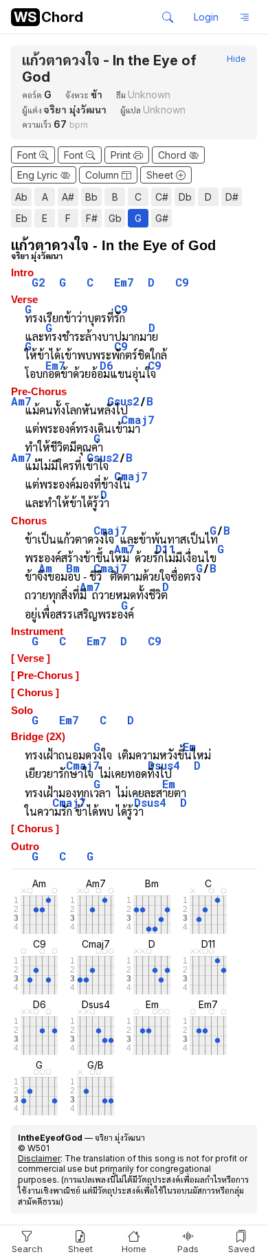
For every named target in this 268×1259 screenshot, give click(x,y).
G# (161, 218)
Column (103, 175)
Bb (91, 197)
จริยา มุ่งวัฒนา (75, 109)
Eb (21, 218)
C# (161, 197)
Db (185, 197)
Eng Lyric (38, 175)
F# (92, 218)
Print (122, 155)
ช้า (96, 94)
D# (231, 197)
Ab (21, 197)
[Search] (167, 17)
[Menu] (244, 17)
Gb (115, 218)
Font (28, 155)
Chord (173, 155)
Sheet (161, 175)
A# (68, 197)
